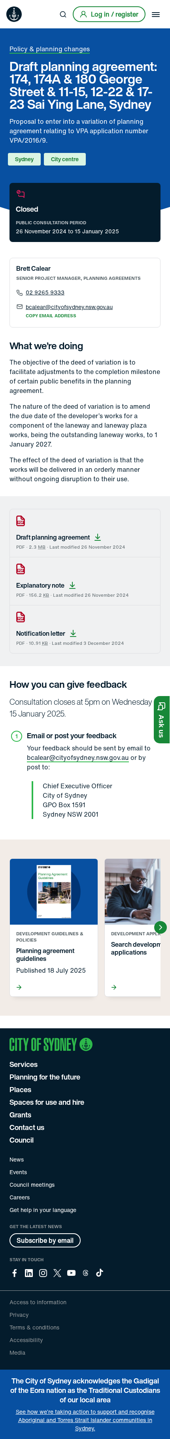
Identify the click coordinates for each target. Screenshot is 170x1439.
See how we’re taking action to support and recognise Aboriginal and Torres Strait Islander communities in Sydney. (85, 1419)
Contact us (26, 1127)
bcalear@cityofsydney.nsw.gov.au (78, 757)
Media (17, 1352)
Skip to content (20, 6)
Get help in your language (42, 1210)
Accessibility (26, 1340)
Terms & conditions (34, 1327)
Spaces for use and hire (46, 1102)
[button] (162, 719)
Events (18, 1172)
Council (21, 1140)
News (16, 1159)
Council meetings (32, 1184)
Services (23, 1064)
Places (20, 1089)
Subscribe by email (45, 1240)
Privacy (19, 1315)
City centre (65, 159)
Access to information (37, 1302)
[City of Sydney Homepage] (14, 14)
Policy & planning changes (49, 49)
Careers (19, 1197)
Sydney (24, 159)
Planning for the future (44, 1077)
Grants (20, 1115)
